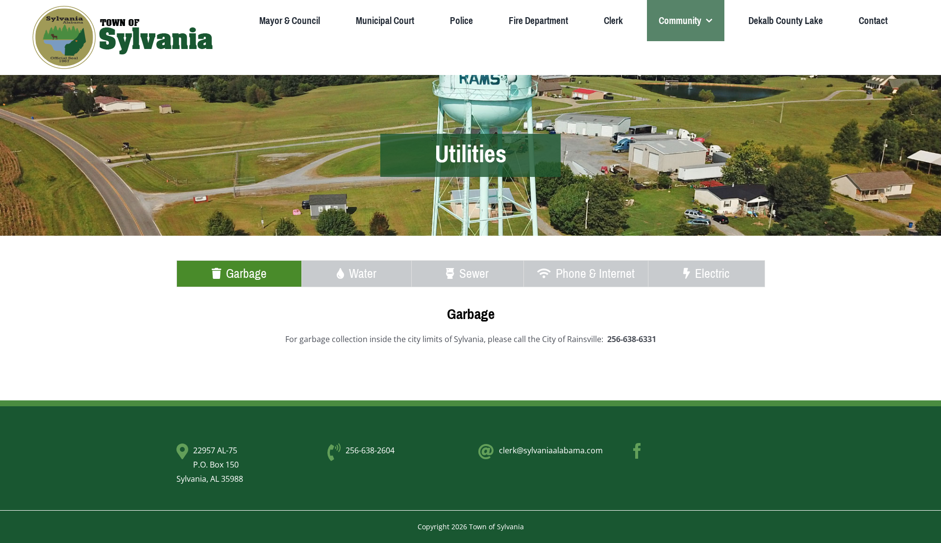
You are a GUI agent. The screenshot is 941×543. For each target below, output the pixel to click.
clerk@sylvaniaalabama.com (551, 450)
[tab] (239, 273)
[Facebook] (637, 451)
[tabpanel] (470, 331)
